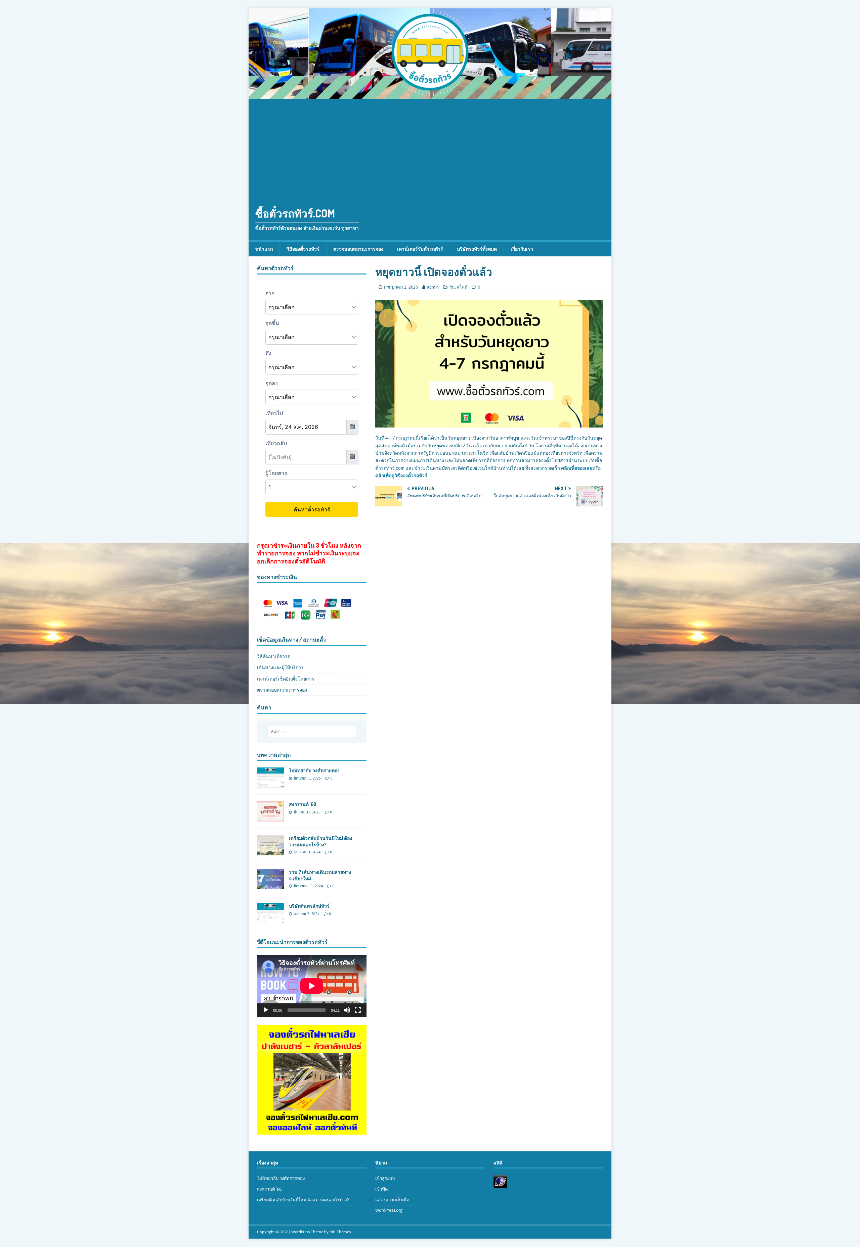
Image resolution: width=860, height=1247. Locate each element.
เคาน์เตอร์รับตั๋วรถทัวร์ (420, 249)
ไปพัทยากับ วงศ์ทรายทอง (314, 770)
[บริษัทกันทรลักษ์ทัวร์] (270, 919)
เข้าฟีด (381, 1189)
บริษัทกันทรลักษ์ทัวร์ (309, 906)
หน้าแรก (264, 249)
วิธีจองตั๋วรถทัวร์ (303, 249)
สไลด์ (462, 287)
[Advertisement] (430, 149)
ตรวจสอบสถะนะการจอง (282, 690)
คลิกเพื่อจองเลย (576, 468)
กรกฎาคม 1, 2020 (401, 287)
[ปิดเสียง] (347, 1010)
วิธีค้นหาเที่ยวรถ (273, 656)
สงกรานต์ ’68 (302, 804)
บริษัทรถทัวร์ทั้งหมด (477, 249)
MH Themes (340, 1232)
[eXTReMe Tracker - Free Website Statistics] (500, 1184)
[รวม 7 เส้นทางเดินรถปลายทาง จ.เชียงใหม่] (270, 885)
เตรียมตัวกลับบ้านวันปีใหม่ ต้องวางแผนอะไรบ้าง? (320, 841)
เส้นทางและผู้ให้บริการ (280, 667)
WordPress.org (389, 1210)
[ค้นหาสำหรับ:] (311, 731)
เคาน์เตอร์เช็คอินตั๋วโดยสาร (285, 679)
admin (433, 287)
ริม (452, 287)
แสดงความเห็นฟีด (392, 1199)
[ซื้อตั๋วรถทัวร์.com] (430, 95)
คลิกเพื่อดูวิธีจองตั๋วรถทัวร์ (401, 475)
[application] (312, 985)
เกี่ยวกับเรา (522, 249)
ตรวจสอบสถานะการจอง (358, 249)
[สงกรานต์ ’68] (270, 817)
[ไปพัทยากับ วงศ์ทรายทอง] (270, 784)
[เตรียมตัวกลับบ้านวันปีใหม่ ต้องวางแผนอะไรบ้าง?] (270, 851)
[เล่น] (265, 1010)
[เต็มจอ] (357, 1010)
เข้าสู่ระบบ (385, 1178)
